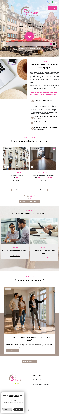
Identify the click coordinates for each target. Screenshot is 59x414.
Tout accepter (18, 409)
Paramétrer (7, 409)
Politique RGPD (43, 406)
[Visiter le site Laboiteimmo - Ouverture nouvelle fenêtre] (31, 410)
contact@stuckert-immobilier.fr (41, 384)
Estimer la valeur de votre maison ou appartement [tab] (45, 123)
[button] (31, 197)
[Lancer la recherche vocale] (29, 36)
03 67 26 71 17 (37, 382)
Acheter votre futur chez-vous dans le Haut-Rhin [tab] (45, 117)
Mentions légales (30, 406)
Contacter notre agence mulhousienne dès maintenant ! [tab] (45, 128)
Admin (37, 406)
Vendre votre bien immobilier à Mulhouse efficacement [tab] (43, 101)
